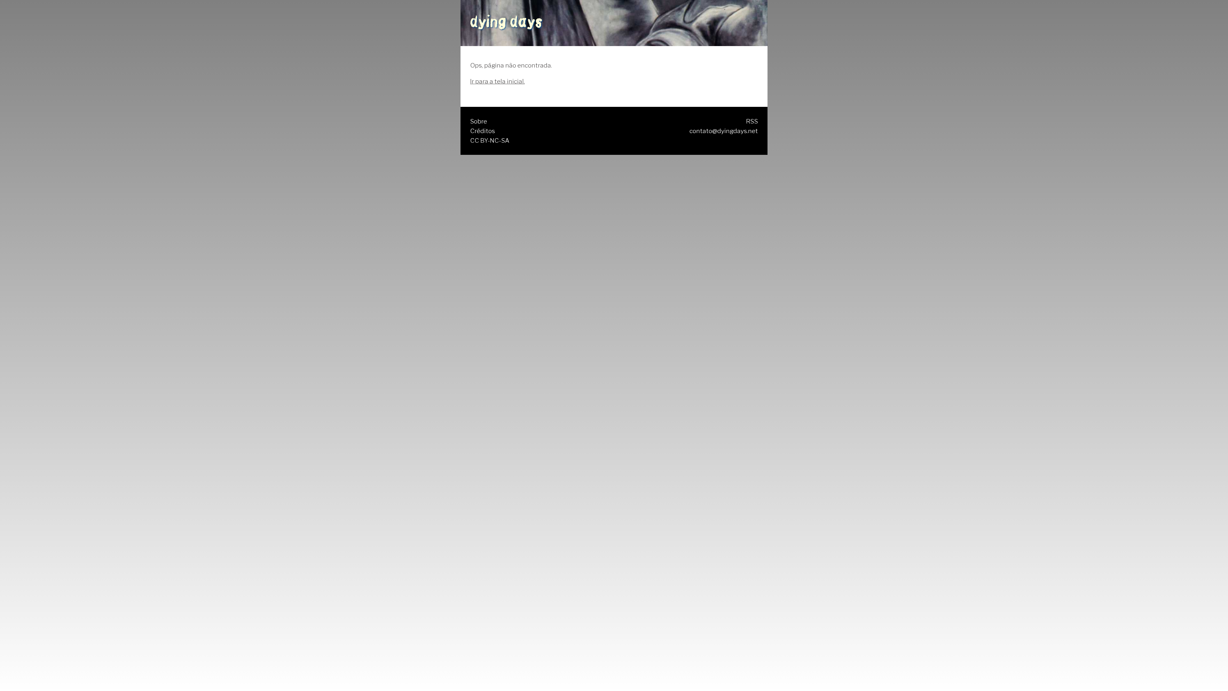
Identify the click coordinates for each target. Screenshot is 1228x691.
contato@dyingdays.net (723, 131)
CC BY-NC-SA (489, 140)
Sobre (478, 121)
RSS (752, 121)
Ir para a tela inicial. (497, 81)
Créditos (482, 131)
